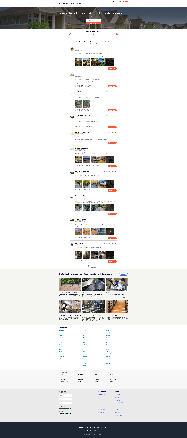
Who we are (117, 407)
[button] (78, 62)
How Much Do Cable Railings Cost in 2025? (69, 294)
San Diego (61, 344)
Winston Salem (85, 360)
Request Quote (112, 68)
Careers (116, 409)
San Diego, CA (64, 383)
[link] (93, 49)
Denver (60, 349)
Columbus (84, 365)
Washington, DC (113, 383)
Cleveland (84, 363)
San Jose (61, 347)
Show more (115, 57)
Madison (107, 361)
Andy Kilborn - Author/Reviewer (65, 292)
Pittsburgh (108, 335)
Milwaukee (108, 363)
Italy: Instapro (94, 427)
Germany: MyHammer (87, 427)
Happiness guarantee (118, 415)
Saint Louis (84, 346)
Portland (107, 330)
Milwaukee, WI (64, 379)
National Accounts (101, 412)
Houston (107, 349)
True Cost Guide (117, 394)
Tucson (60, 333)
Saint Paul (84, 342)
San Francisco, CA (81, 383)
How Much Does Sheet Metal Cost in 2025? (92, 294)
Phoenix (60, 332)
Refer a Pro (117, 397)
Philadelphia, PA (64, 381)
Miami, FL (112, 376)
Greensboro (84, 356)
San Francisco (62, 346)
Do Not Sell (94, 430)
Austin (107, 342)
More (73, 3)
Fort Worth (108, 347)
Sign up (65, 403)
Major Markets (63, 327)
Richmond (108, 356)
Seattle (107, 360)
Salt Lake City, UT (97, 381)
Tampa (60, 361)
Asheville (84, 353)
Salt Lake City (108, 353)
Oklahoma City (85, 367)
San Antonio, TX (113, 381)
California (90, 430)
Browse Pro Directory (101, 394)
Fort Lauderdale (62, 354)
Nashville (107, 340)
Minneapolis (84, 340)
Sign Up (125, 1)
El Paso (107, 346)
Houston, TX (80, 376)
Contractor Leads (101, 410)
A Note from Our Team (118, 400)
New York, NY (113, 379)
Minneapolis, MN (81, 379)
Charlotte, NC (80, 374)
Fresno (60, 335)
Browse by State (71, 372)
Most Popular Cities (63, 372)
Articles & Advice (78, 3)
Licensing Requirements (119, 402)
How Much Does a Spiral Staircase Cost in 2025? (70, 315)
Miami (60, 358)
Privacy (88, 430)
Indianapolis (61, 367)
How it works (117, 406)
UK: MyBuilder (106, 427)
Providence (108, 337)
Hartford (60, 351)
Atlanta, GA (63, 374)
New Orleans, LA (97, 379)
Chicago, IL (96, 374)
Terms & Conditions (99, 432)
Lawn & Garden (69, 3)
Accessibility (98, 430)
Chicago (60, 365)
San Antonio (108, 351)
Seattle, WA (96, 383)
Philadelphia (108, 333)
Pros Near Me (117, 399)
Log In (120, 1)
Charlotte (84, 354)
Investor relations (118, 412)
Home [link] (60, 6)
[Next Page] (104, 266)
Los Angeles (61, 339)
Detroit (83, 337)
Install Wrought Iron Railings (112, 315)
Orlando (60, 360)
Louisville (84, 330)
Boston (83, 335)
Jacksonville (61, 356)
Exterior (64, 3)
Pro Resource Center (101, 409)
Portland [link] (65, 6)
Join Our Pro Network (101, 407)
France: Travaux (81, 427)
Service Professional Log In (102, 406)
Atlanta (60, 363)
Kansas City (84, 344)
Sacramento (61, 342)
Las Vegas (84, 347)
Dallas (107, 344)
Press (116, 410)
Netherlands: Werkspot (100, 427)
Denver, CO (63, 376)
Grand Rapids (85, 339)
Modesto (61, 340)
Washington (61, 353)
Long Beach (61, 337)
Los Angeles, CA (97, 376)
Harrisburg (108, 332)
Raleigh (83, 358)
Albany (83, 349)
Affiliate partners (118, 417)
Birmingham (61, 330)
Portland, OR (80, 381)
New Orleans (84, 332)
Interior (60, 3)
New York (84, 351)
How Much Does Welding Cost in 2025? (115, 294)
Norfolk (107, 354)
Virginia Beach (108, 358)
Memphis (107, 339)
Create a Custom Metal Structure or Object (92, 315)
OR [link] (62, 6)
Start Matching (93, 23)
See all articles (123, 274)
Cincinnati (84, 361)
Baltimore (84, 333)
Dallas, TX (112, 374)
